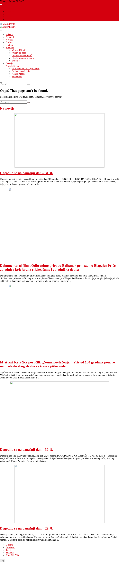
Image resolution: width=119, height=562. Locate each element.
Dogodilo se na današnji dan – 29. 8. (26, 528)
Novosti (9, 39)
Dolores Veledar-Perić (22, 55)
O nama (9, 9)
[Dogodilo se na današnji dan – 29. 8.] (59, 522)
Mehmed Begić (19, 50)
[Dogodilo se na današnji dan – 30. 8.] (59, 443)
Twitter (9, 14)
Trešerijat (16, 60)
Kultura (9, 45)
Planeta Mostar (18, 74)
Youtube (9, 16)
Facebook (10, 11)
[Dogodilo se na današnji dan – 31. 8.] (59, 167)
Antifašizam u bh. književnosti (25, 68)
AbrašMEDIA (12, 66)
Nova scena (17, 76)
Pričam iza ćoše (19, 53)
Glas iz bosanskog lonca (23, 58)
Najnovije (10, 37)
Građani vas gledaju (21, 71)
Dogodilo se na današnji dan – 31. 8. (26, 173)
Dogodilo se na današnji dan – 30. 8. (26, 449)
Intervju (9, 63)
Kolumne (10, 47)
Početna (9, 34)
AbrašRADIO (12, 19)
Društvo (9, 42)
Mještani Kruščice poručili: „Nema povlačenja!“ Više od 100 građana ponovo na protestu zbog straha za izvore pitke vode (57, 364)
